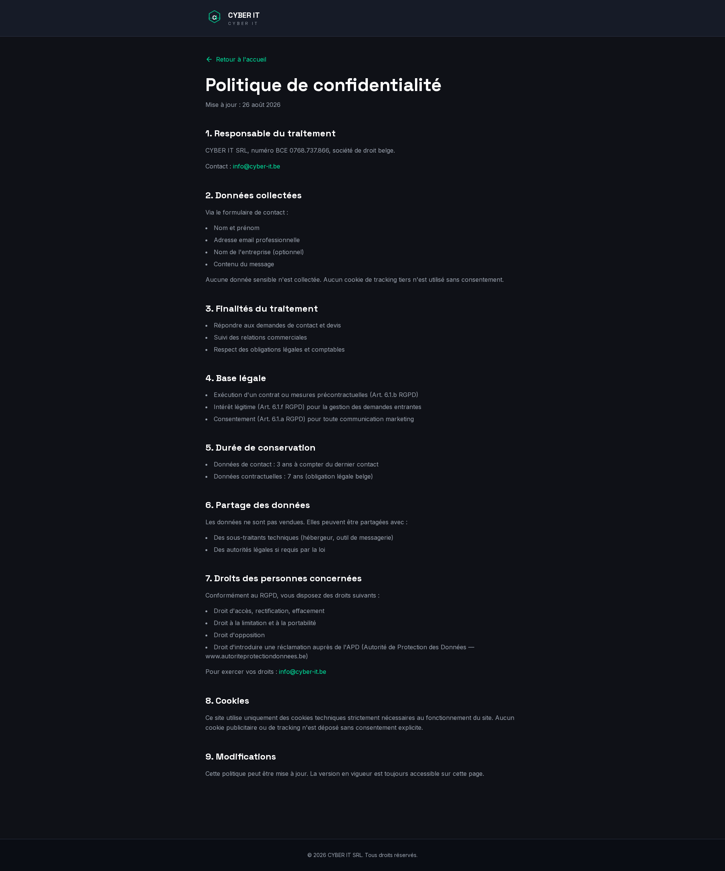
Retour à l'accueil (241, 59)
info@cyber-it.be (256, 166)
